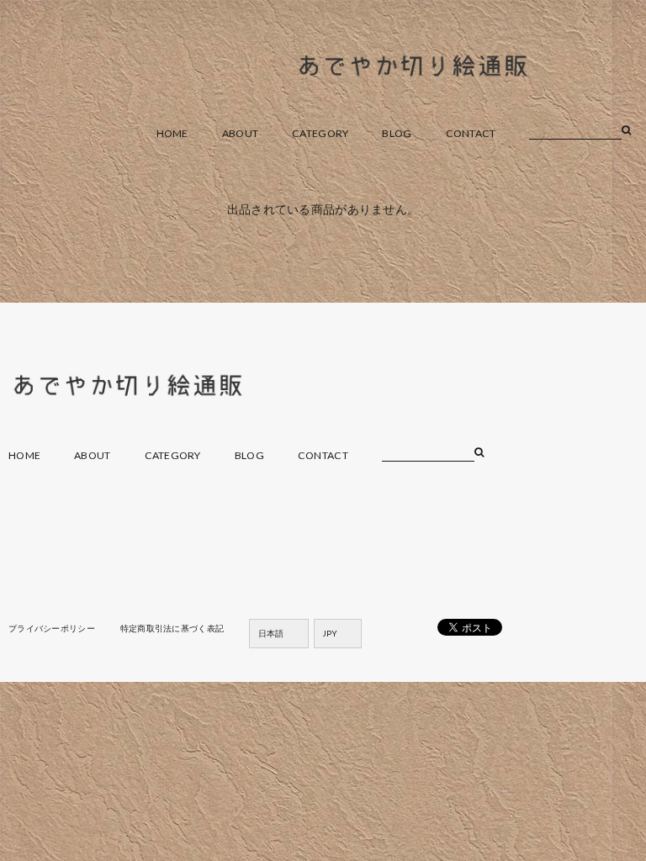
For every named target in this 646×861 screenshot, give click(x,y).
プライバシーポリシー (51, 628)
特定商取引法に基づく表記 (172, 628)
